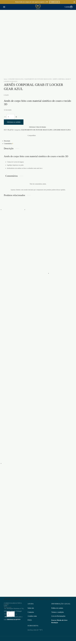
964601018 (8, 617)
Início (5, 79)
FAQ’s (30, 620)
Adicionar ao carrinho (13, 122)
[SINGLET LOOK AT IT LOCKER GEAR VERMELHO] (14, 209)
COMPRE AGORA (54, 2)
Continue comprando (45, 21)
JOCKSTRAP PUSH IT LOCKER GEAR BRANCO (13, 547)
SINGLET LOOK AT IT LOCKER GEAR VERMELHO (14, 230)
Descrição (7, 141)
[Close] (74, 2)
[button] (14, 260)
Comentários (8, 143)
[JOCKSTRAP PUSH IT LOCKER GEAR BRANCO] (14, 463)
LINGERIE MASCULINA (15, 79)
